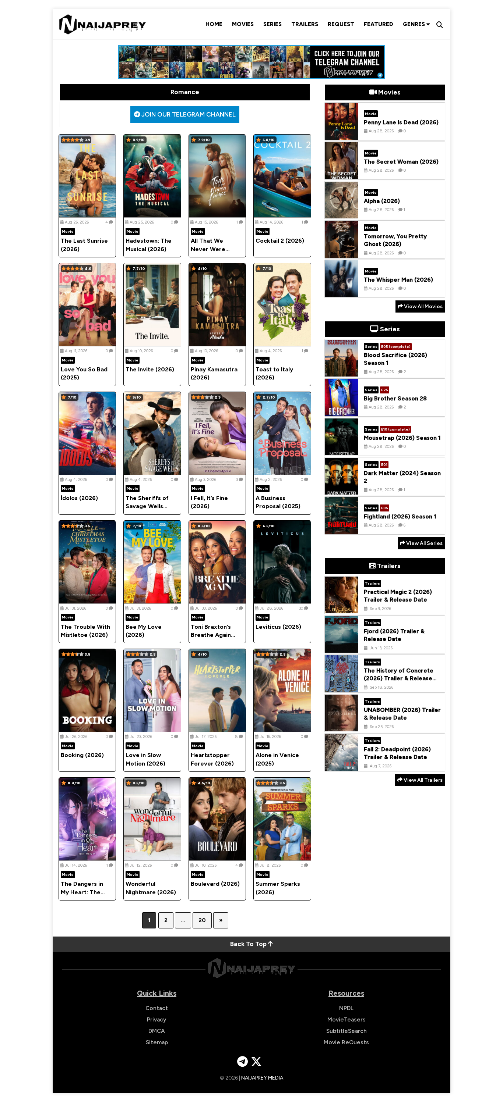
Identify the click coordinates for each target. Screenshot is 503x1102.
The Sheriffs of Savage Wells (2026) (147, 506)
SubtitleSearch (346, 1030)
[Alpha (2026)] (341, 213)
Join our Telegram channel (188, 114)
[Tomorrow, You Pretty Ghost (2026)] (341, 252)
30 (301, 608)
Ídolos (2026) (79, 498)
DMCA (156, 1030)
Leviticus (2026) (278, 626)
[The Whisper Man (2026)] (341, 291)
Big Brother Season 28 (395, 398)
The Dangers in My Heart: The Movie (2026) (82, 892)
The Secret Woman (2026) (401, 161)
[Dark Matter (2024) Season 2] (341, 489)
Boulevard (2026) (215, 883)
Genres (414, 24)
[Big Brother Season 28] (341, 410)
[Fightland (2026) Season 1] (341, 528)
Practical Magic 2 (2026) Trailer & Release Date (398, 595)
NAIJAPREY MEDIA (262, 1078)
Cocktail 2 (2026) (280, 240)
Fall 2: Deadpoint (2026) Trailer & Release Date (397, 753)
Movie (68, 231)
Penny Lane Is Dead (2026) (401, 121)
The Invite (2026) (150, 369)
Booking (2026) (82, 755)
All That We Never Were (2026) (208, 249)
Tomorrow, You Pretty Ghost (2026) (395, 240)
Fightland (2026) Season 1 (400, 516)
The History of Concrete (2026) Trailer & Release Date (398, 678)
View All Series (424, 543)
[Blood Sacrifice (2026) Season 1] (341, 371)
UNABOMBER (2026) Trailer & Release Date (402, 713)
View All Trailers (422, 780)
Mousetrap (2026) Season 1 (402, 437)
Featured (378, 24)
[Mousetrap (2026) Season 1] (341, 449)
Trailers (304, 24)
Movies (243, 24)
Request (341, 24)
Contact (156, 1008)
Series (272, 24)
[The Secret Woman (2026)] (341, 173)
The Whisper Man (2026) (398, 279)
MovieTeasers (346, 1019)
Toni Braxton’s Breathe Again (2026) (211, 635)
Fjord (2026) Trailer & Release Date (394, 635)
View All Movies (423, 306)
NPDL (346, 1008)
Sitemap (157, 1042)
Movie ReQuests (346, 1042)
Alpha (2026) (382, 200)
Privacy (156, 1019)
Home (213, 24)
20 (202, 920)
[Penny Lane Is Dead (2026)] (341, 134)
